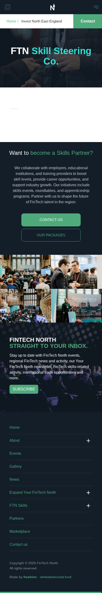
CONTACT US (51, 220)
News (14, 479)
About (14, 440)
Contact (88, 21)
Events (15, 453)
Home (11, 21)
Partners (16, 518)
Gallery (15, 466)
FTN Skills (18, 505)
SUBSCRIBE (24, 389)
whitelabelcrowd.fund (55, 577)
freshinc (30, 577)
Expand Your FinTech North (32, 492)
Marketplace (19, 531)
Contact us (18, 544)
